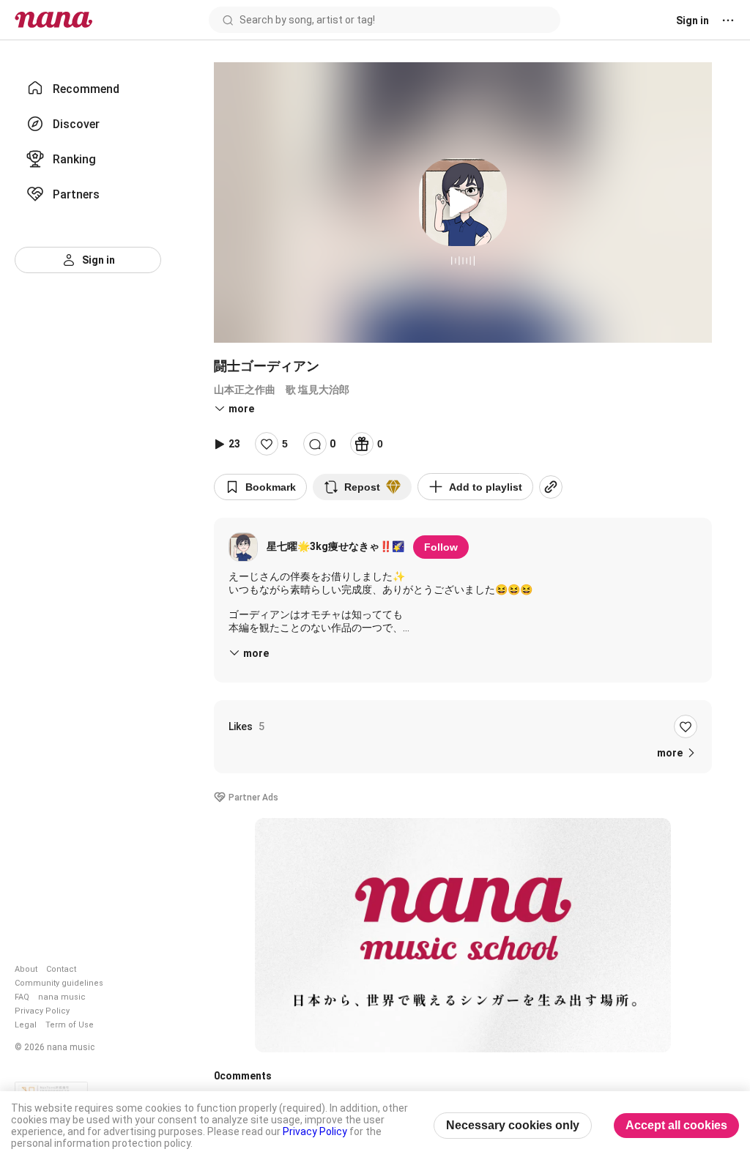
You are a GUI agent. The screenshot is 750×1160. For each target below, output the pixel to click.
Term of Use (69, 1025)
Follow (441, 547)
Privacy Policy (42, 1011)
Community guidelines (59, 983)
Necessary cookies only (512, 1125)
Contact (61, 969)
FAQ (22, 997)
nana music (62, 997)
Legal (26, 1025)
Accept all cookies (676, 1125)
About (26, 969)
